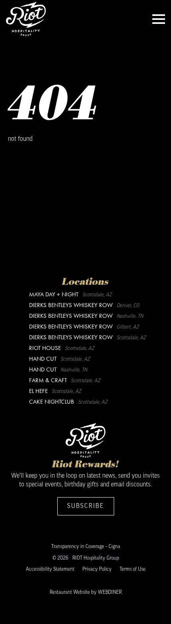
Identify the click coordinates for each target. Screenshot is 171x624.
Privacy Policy (97, 569)
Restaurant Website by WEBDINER (86, 592)
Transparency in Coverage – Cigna (85, 546)
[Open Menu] (158, 19)
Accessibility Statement (50, 569)
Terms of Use (133, 569)
